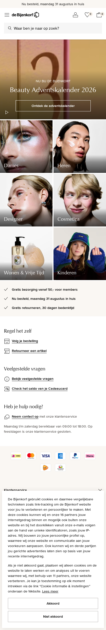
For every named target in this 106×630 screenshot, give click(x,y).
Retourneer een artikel (29, 350)
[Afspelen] (7, 112)
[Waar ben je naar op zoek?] (10, 28)
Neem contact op (25, 416)
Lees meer (50, 591)
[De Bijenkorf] (25, 15)
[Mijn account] (75, 15)
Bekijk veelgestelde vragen (32, 378)
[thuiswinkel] (60, 470)
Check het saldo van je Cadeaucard (40, 388)
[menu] (7, 15)
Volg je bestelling (25, 340)
